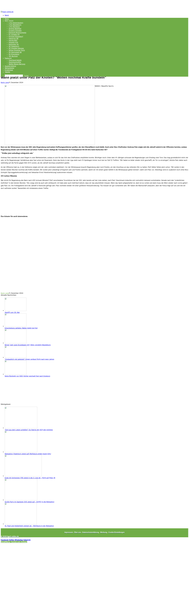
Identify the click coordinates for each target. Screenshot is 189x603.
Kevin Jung (5, 82)
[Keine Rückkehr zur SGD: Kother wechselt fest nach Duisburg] (15, 374)
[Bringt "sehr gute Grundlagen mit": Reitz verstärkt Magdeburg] (15, 343)
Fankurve (8, 58)
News (7, 19)
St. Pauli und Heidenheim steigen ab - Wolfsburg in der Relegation (29, 526)
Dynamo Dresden (15, 31)
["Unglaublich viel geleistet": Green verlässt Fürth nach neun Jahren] (15, 357)
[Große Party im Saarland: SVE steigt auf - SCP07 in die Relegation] (21, 500)
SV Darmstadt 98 (15, 52)
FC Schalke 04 (14, 35)
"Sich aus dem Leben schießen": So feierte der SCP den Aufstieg (29, 430)
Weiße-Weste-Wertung (17, 64)
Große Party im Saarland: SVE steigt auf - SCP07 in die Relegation (29, 502)
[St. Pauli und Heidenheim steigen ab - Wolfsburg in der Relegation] (21, 524)
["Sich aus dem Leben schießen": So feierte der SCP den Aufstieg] (21, 428)
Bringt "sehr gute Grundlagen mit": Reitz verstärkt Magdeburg (28, 345)
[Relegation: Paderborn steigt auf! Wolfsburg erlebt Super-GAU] (21, 452)
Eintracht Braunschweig (17, 33)
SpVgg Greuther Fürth (17, 50)
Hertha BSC (13, 40)
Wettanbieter (9, 68)
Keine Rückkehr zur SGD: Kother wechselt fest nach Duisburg (27, 376)
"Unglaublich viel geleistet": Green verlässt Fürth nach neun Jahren (29, 359)
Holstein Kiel (13, 42)
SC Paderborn (14, 46)
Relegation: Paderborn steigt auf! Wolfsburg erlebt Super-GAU (28, 454)
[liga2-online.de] (7, 12)
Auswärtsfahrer (10, 66)
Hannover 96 (13, 38)
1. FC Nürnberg (14, 27)
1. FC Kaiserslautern (16, 23)
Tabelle (7, 72)
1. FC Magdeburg (15, 25)
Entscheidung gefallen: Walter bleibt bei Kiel (21, 328)
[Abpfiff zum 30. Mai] (15, 310)
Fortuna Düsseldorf (16, 36)
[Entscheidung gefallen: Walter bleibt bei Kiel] (15, 326)
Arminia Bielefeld (15, 29)
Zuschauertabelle (15, 60)
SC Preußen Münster (16, 48)
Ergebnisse (9, 70)
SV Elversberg (14, 54)
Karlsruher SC (14, 44)
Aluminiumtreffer (15, 62)
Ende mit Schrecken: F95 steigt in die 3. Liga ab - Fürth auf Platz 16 (30, 478)
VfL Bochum (13, 56)
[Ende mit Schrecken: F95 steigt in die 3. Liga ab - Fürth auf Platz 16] (23, 476)
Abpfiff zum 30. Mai (12, 312)
